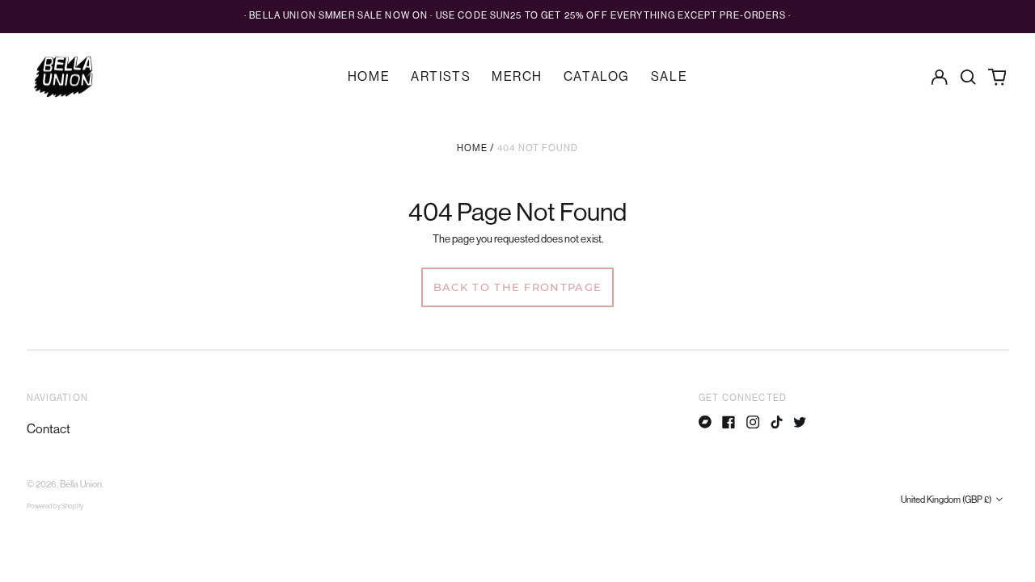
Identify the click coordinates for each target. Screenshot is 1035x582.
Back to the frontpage (517, 286)
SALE (669, 77)
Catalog (597, 77)
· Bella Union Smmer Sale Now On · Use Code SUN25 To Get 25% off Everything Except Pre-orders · (517, 16)
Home (369, 77)
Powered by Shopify (55, 506)
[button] (968, 76)
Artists (441, 77)
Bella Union (81, 484)
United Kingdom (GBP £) (947, 500)
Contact (48, 429)
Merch (517, 77)
